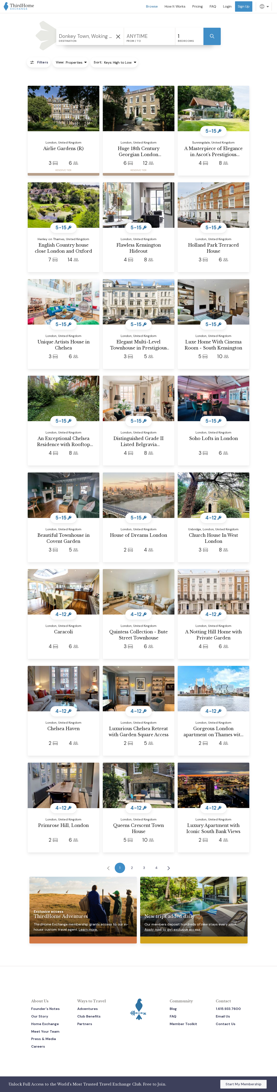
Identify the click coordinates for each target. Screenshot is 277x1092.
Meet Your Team (45, 1031)
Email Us (223, 1016)
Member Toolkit (183, 1024)
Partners (84, 1024)
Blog (173, 1008)
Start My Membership (243, 1084)
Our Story (39, 1016)
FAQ (173, 1016)
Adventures (87, 1008)
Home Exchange (45, 1024)
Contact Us (225, 1024)
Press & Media (43, 1039)
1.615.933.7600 (228, 1008)
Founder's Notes (45, 1008)
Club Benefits (89, 1016)
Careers (38, 1046)
